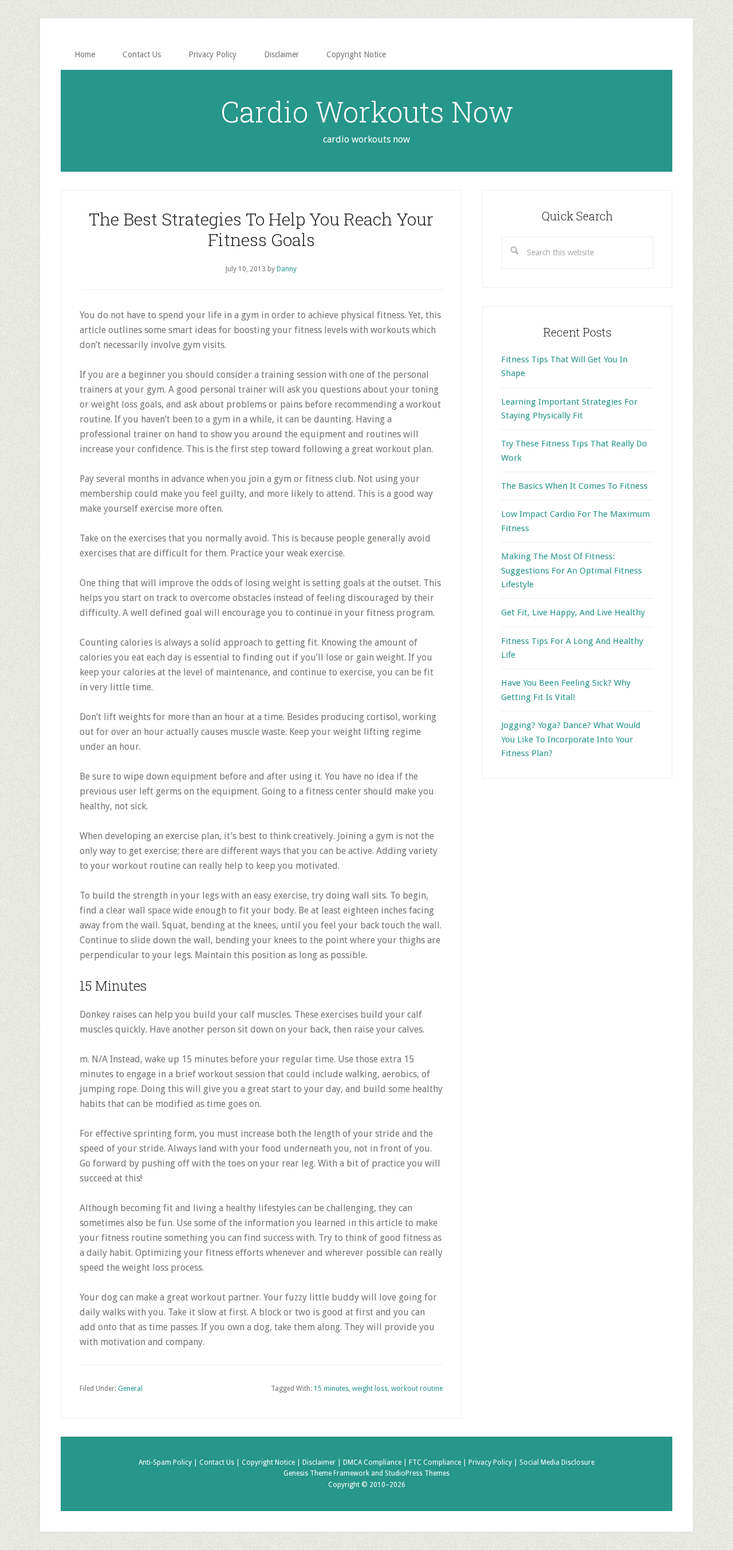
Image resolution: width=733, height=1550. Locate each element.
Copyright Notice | (272, 1462)
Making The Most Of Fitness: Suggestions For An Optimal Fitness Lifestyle (571, 570)
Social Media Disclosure (556, 1462)
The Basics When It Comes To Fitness (574, 486)
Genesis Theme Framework (326, 1473)
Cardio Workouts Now (366, 112)
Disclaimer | (322, 1462)
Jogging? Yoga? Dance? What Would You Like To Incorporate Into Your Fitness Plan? (570, 739)
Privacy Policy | (493, 1462)
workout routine (417, 1389)
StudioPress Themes (417, 1473)
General (130, 1389)
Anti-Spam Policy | (169, 1462)
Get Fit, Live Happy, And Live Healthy (573, 612)
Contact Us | (220, 1462)
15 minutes (331, 1389)
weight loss (370, 1389)
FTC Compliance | (438, 1462)
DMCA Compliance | (376, 1462)
